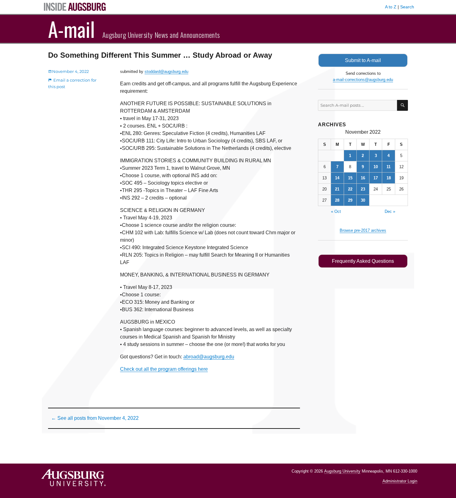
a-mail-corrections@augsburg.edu (363, 79)
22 (350, 189)
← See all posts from (95, 418)
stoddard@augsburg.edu (166, 71)
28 (337, 200)
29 (350, 200)
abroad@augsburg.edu (208, 356)
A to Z (390, 6)
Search (407, 6)
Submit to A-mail (363, 60)
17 (375, 178)
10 (375, 166)
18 (389, 178)
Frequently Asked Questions (363, 261)
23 (363, 189)
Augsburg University (342, 471)
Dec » (390, 211)
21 (337, 189)
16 (363, 178)
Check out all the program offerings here (164, 369)
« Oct (336, 211)
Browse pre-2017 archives (363, 230)
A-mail (71, 28)
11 (389, 166)
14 (337, 178)
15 (350, 178)
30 (363, 200)
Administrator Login (399, 481)
